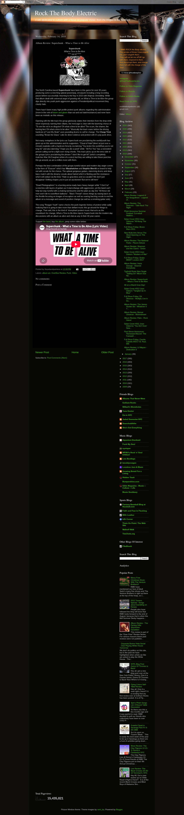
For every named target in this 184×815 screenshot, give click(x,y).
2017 (125, 358)
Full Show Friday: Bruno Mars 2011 (134, 228)
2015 (125, 366)
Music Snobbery (129, 492)
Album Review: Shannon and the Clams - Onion (134, 247)
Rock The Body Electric (66, 12)
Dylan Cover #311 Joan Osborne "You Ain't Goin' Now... (135, 326)
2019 (125, 150)
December (129, 157)
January (128, 354)
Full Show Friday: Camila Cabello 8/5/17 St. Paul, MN (135, 342)
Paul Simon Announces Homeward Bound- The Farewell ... (135, 334)
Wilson (128, 114)
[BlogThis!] (86, 269)
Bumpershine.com (130, 482)
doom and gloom (60, 112)
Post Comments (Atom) (57, 358)
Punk (69, 273)
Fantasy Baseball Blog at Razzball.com (133, 506)
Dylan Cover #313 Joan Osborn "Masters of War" (135, 253)
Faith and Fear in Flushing (134, 511)
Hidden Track (128, 477)
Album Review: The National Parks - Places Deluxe (136, 242)
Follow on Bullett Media (129, 96)
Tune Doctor (128, 411)
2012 (125, 376)
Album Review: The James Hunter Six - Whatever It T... (135, 306)
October (128, 164)
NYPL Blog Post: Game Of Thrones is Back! (139, 666)
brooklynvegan (129, 463)
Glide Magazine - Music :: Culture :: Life (134, 487)
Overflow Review (58, 273)
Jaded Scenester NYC (132, 419)
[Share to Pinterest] (94, 269)
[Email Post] (77, 269)
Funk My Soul (128, 444)
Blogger (119, 810)
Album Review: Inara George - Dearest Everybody (133, 265)
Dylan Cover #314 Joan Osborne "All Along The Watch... (135, 221)
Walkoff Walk (128, 530)
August (128, 171)
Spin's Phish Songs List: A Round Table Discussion (139, 705)
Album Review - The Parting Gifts (139, 626)
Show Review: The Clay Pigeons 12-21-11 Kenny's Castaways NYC (139, 749)
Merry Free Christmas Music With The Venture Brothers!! (138, 581)
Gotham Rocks (129, 403)
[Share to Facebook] (91, 269)
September (130, 167)
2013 (125, 373)
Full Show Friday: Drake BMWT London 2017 (134, 259)
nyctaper (126, 448)
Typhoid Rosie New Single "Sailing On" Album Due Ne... (135, 273)
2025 (125, 129)
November (129, 161)
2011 (125, 380)
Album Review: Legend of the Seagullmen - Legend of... (136, 197)
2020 (125, 147)
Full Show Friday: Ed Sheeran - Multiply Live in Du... (136, 298)
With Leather (128, 515)
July (127, 175)
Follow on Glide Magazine (131, 86)
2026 (125, 126)
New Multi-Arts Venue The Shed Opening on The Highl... (135, 235)
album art (46, 273)
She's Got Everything (132, 428)
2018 (125, 154)
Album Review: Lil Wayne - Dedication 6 (135, 348)
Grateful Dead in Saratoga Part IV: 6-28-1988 (139, 727)
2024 (125, 133)
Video (74, 273)
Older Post (107, 352)
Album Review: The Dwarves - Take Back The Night (136, 205)
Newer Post (42, 352)
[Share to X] (89, 269)
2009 (125, 387)
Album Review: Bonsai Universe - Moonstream (135, 313)
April (127, 185)
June (127, 178)
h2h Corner (127, 519)
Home (75, 352)
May (127, 182)
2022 (125, 140)
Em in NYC (127, 415)
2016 (125, 362)
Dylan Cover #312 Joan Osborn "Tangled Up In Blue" (135, 291)
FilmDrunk (127, 546)
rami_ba (100, 810)
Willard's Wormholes (131, 407)
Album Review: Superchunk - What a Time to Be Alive (136, 280)
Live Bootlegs (128, 459)
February (129, 192)
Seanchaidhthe (129, 424)
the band (47, 221)
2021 (125, 143)
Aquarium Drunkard (131, 440)
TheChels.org (128, 534)
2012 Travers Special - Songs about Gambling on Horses (139, 604)
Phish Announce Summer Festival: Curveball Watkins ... (135, 213)
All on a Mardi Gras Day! (134, 285)
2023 (125, 136)
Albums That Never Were (133, 399)
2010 (125, 383)
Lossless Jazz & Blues (132, 467)
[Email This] (84, 269)
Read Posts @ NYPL (128, 101)
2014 (125, 369)
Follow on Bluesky (127, 91)
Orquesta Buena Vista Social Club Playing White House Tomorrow (132, 646)
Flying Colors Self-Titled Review (138, 685)
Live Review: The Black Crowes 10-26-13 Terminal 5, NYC (139, 771)
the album (59, 221)
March (128, 189)
